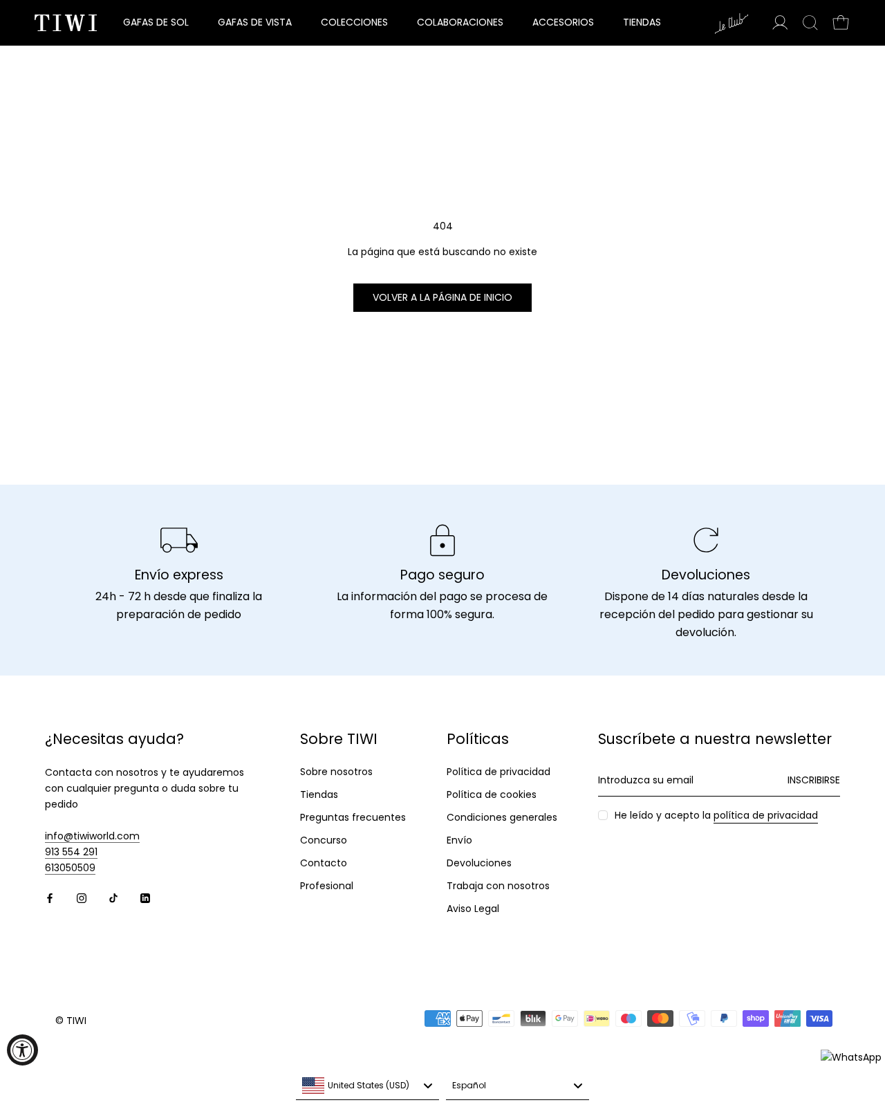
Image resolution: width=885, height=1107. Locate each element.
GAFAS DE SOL (156, 22)
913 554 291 (71, 852)
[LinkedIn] (145, 898)
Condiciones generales (502, 817)
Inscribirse (814, 780)
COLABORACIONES (460, 22)
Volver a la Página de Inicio (442, 297)
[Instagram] (81, 898)
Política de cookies (492, 794)
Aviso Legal (473, 908)
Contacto (323, 863)
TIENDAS (642, 22)
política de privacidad (766, 815)
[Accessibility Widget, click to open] (22, 1050)
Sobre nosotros (336, 772)
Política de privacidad (498, 772)
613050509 (70, 868)
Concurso (323, 840)
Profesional (326, 886)
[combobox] (367, 1086)
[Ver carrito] (840, 22)
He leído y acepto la (716, 815)
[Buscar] (810, 22)
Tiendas (319, 794)
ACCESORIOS (563, 22)
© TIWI (70, 1020)
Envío (459, 840)
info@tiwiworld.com (92, 836)
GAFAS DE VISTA (255, 22)
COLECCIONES (354, 22)
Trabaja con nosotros (498, 886)
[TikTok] (113, 898)
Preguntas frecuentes (353, 817)
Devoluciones (479, 863)
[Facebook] (50, 898)
